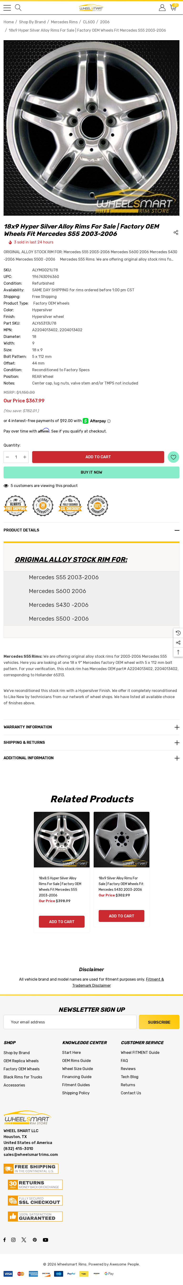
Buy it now (91, 472)
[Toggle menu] (7, 8)
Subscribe (159, 1022)
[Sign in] (162, 8)
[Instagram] (14, 1239)
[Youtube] (46, 1239)
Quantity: (12, 445)
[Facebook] (4, 1239)
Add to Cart (98, 457)
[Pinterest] (35, 1239)
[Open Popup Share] (176, 233)
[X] (24, 1239)
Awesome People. (125, 1264)
